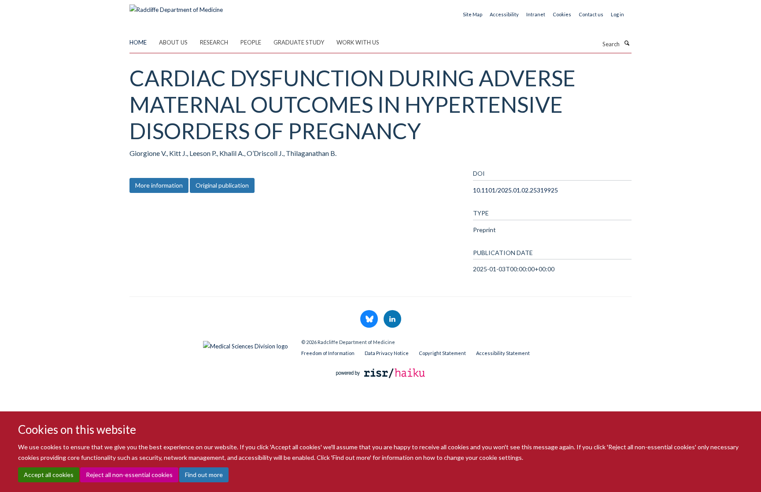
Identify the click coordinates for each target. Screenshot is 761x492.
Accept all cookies (49, 474)
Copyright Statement (442, 353)
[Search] (627, 43)
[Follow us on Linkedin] (392, 319)
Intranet (535, 14)
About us (173, 42)
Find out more (204, 474)
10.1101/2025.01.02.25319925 (515, 190)
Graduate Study (298, 42)
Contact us (591, 14)
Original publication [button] (222, 185)
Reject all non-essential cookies (129, 474)
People (250, 42)
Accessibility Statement (503, 353)
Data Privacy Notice (387, 353)
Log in (617, 14)
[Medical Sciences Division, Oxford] (208, 344)
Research (214, 42)
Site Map (472, 14)
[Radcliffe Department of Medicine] (176, 6)
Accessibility (504, 14)
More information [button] (159, 185)
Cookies (562, 14)
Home (138, 42)
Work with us (357, 42)
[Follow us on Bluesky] (369, 319)
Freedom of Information (328, 353)
